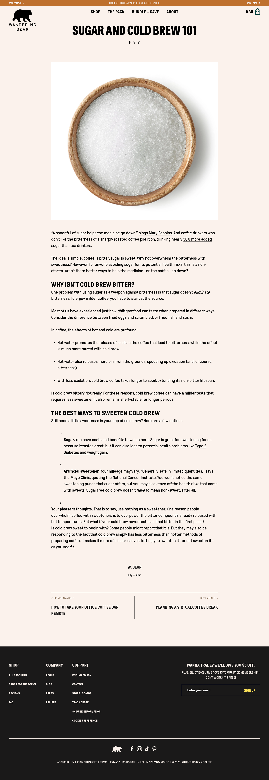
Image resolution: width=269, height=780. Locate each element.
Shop (95, 12)
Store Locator (81, 693)
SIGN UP (249, 690)
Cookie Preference (85, 720)
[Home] (22, 20)
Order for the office (23, 684)
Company (54, 665)
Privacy (115, 762)
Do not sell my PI (133, 762)
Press (50, 693)
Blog (49, 684)
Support (80, 665)
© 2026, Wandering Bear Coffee (192, 762)
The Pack (116, 12)
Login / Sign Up (253, 3)
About (172, 12)
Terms (104, 762)
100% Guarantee (87, 762)
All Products (18, 675)
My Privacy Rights (157, 762)
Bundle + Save (145, 12)
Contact (77, 684)
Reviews (14, 693)
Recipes (51, 702)
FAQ (11, 702)
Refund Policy (81, 675)
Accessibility (65, 762)
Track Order (80, 702)
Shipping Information (86, 711)
